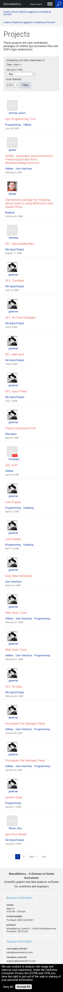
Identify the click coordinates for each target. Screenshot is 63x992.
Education (11, 434)
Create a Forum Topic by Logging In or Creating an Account (27, 13)
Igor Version (13, 79)
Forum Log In (36, 4)
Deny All (8, 987)
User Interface (24, 168)
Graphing (28, 507)
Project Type (14, 69)
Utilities (27, 124)
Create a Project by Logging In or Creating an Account (29, 22)
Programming (13, 124)
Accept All (23, 986)
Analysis (10, 212)
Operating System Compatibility (25, 60)
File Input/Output (14, 249)
